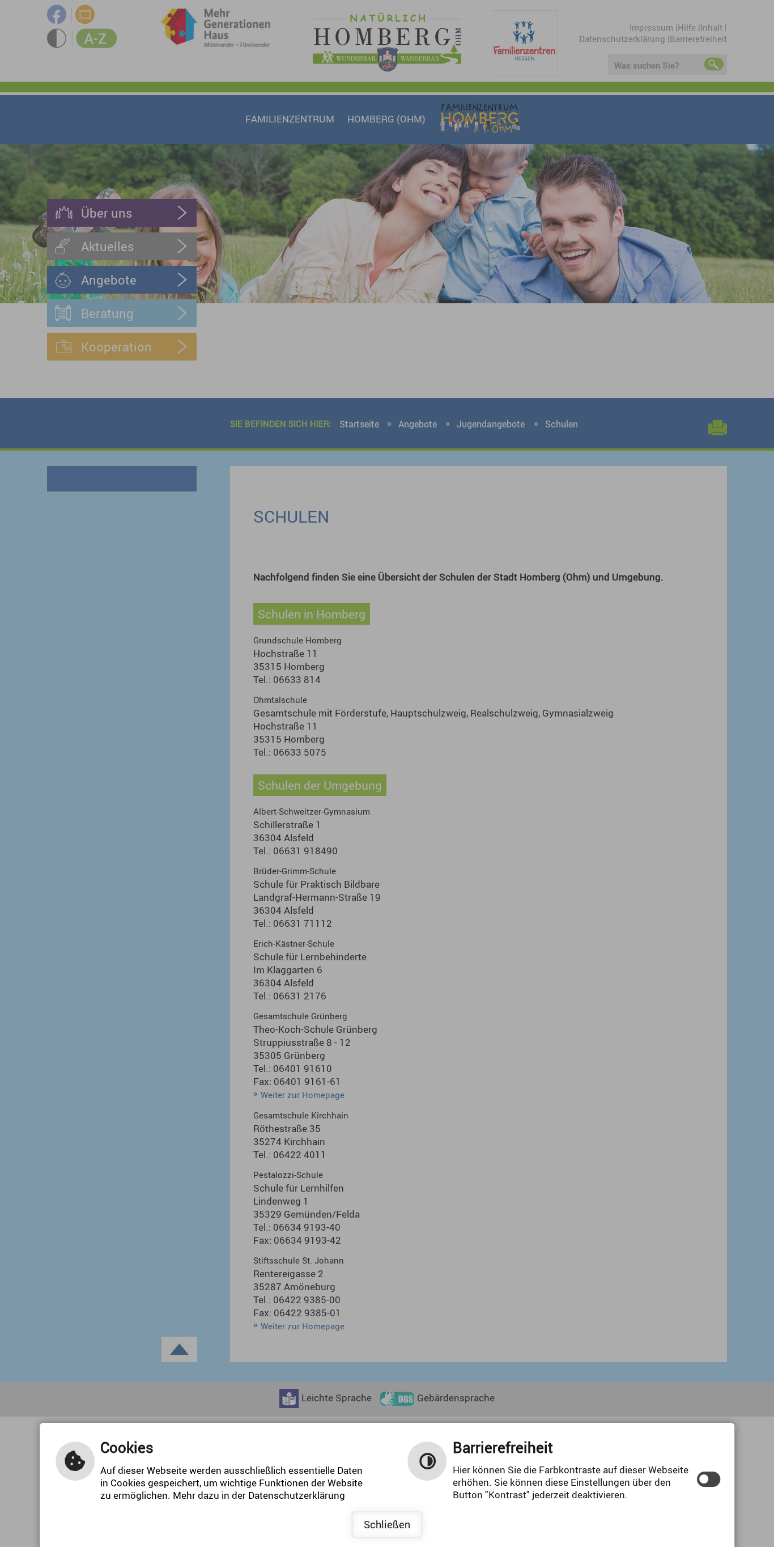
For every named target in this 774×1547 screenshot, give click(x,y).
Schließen (387, 1524)
